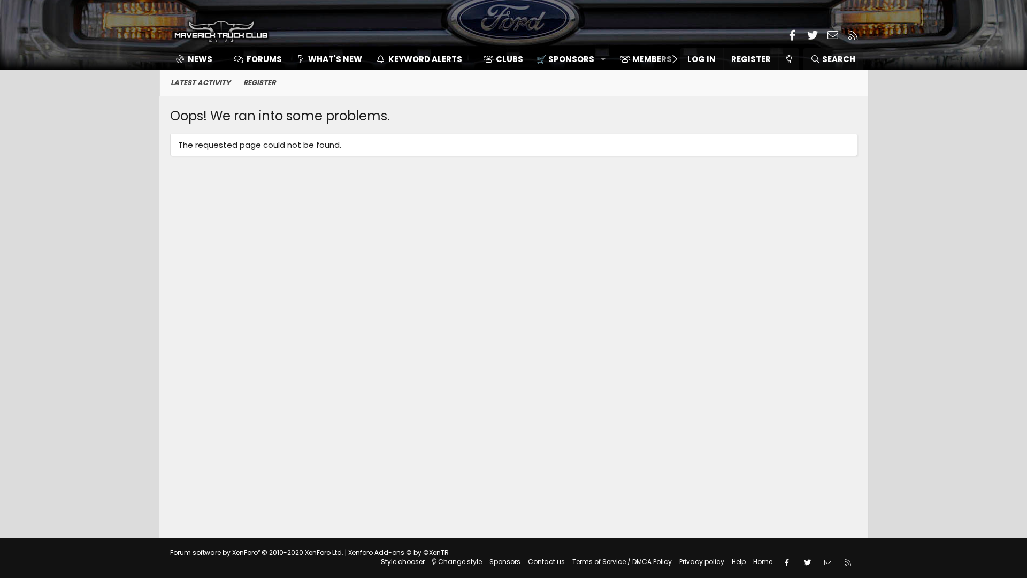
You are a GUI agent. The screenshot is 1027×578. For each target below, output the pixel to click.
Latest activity (201, 83)
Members (652, 59)
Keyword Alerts (425, 59)
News (200, 59)
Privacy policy (701, 561)
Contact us (546, 561)
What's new (335, 59)
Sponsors (504, 561)
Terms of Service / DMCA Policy (622, 561)
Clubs (509, 59)
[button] (567, 59)
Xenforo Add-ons (398, 552)
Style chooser (403, 561)
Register (259, 83)
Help (739, 561)
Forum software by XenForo (256, 552)
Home (762, 561)
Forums (264, 59)
